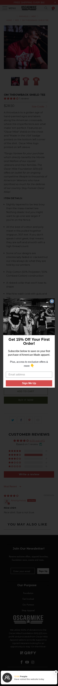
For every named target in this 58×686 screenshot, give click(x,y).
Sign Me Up (29, 383)
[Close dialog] (51, 301)
